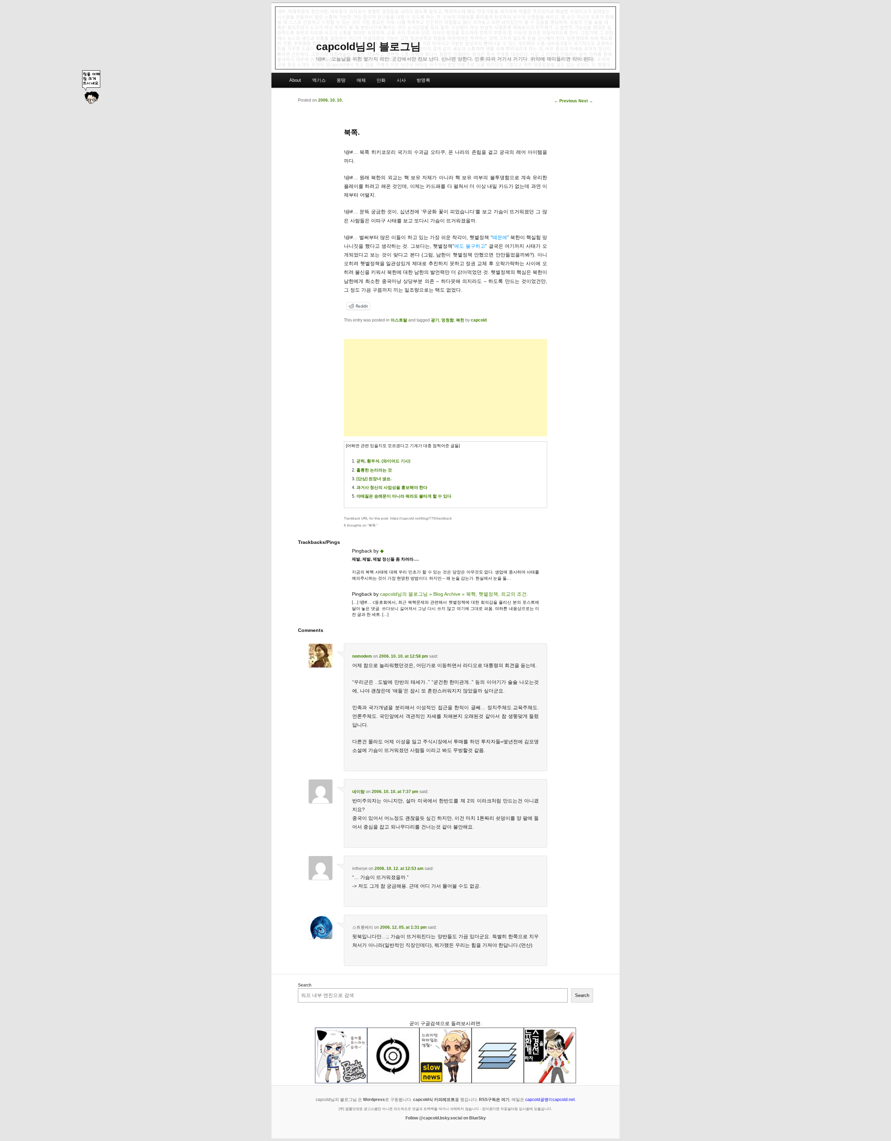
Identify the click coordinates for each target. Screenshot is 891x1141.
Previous (565, 100)
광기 (435, 320)
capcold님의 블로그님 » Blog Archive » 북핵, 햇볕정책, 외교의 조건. (454, 594)
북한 (460, 320)
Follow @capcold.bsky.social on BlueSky (445, 1118)
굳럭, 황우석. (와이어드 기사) (383, 461)
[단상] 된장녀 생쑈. (374, 478)
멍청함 (447, 320)
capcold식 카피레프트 (434, 1099)
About (295, 80)
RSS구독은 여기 (494, 1099)
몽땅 (341, 80)
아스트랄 (399, 320)
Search (305, 985)
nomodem (362, 656)
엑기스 (319, 80)
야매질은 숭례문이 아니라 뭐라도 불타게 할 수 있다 (403, 496)
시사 (401, 80)
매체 (361, 80)
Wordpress (374, 1099)
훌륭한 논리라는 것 (374, 470)
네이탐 (358, 791)
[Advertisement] (445, 387)
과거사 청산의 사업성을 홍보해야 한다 (391, 487)
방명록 (423, 80)
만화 (381, 80)
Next (585, 100)
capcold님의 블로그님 (368, 46)
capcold (479, 320)
